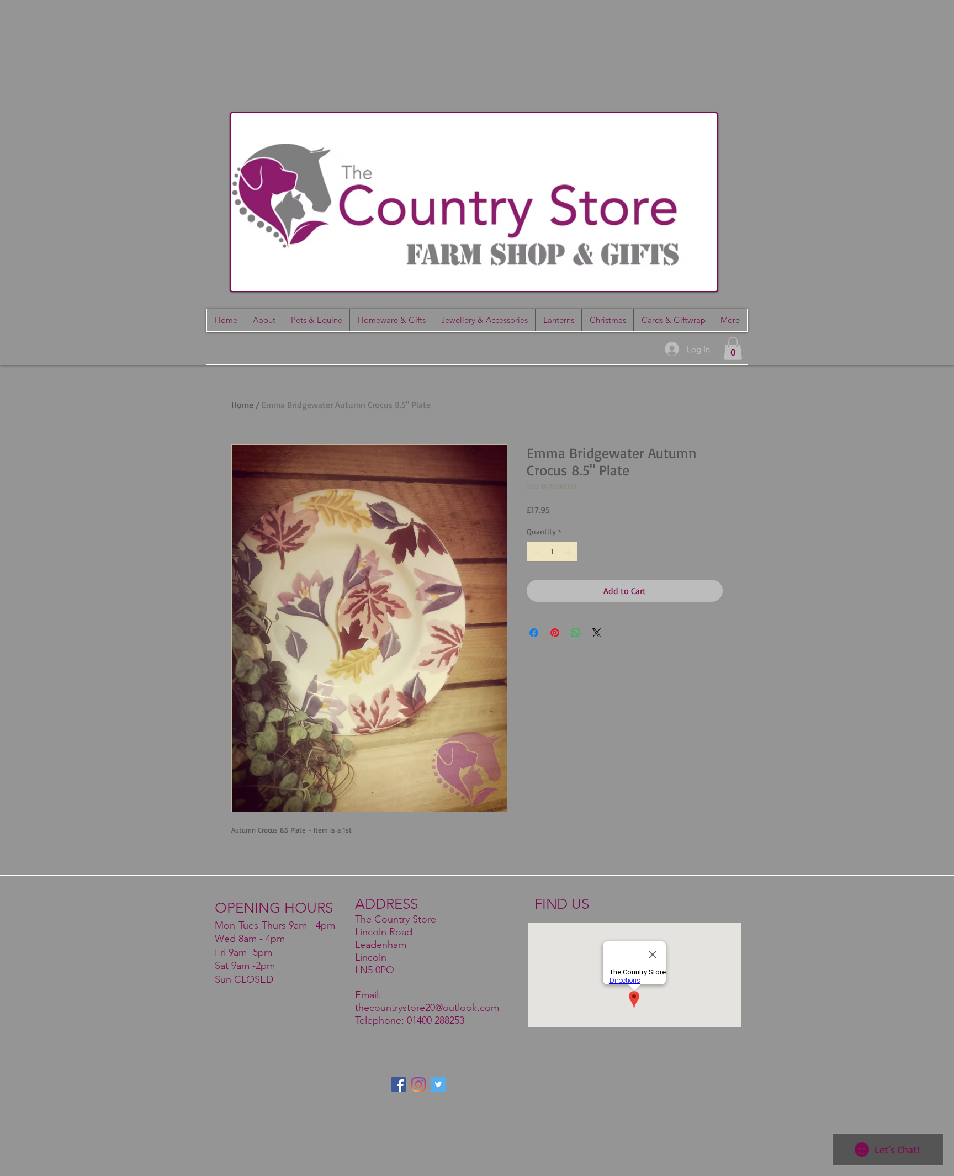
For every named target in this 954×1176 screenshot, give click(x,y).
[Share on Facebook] (533, 632)
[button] (673, 320)
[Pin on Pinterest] (554, 632)
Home (242, 404)
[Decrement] (535, 551)
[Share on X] (596, 632)
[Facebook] (398, 1084)
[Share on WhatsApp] (575, 632)
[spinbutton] (552, 551)
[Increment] (569, 551)
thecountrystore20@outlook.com (427, 1008)
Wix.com (354, 1134)
